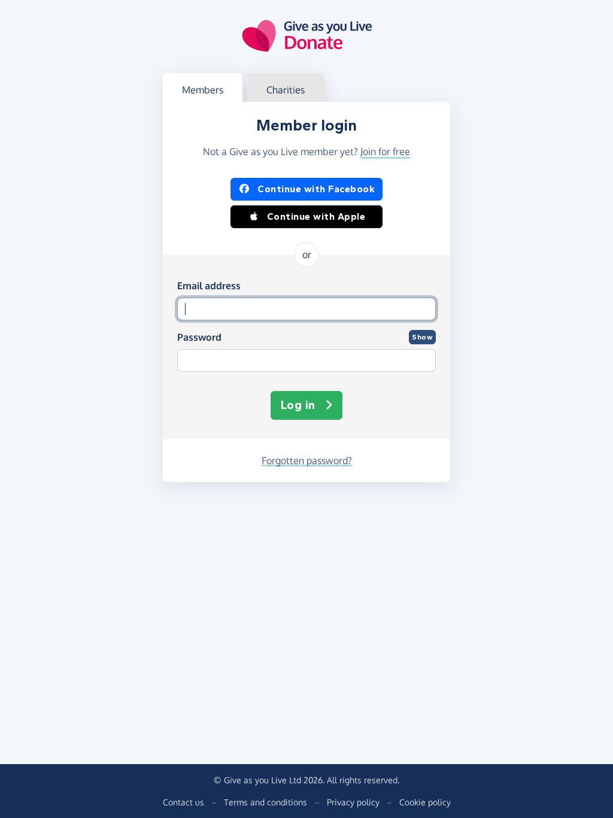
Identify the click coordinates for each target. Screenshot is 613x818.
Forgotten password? (307, 460)
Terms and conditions (265, 802)
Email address (209, 286)
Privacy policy (353, 802)
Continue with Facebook (316, 189)
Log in (298, 405)
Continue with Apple (316, 216)
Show (422, 337)
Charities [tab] (285, 90)
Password (199, 337)
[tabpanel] (306, 292)
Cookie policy (425, 802)
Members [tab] (202, 90)
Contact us (183, 802)
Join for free (385, 151)
